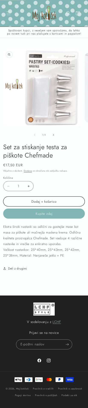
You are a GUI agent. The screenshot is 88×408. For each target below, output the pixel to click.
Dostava (28, 170)
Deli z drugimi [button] (17, 268)
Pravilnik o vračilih (43, 388)
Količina (8, 178)
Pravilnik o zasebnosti (70, 388)
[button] (8, 13)
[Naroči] (67, 344)
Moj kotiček (22, 388)
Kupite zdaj (44, 213)
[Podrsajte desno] (53, 135)
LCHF (57, 321)
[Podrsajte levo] (34, 135)
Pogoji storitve (23, 395)
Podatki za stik (69, 395)
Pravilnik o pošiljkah (46, 395)
